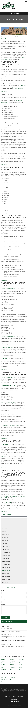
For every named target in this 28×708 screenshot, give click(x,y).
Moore (20, 667)
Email (3, 599)
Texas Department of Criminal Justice (10, 425)
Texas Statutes (4, 444)
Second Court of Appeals (7, 347)
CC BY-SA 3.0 (4, 38)
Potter (20, 664)
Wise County (5, 582)
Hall (2, 667)
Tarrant (20, 661)
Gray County (5, 540)
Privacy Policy (14, 705)
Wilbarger (12, 667)
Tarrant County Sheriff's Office (8, 385)
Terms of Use (9, 705)
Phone (3, 595)
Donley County (6, 537)
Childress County (6, 525)
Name (3, 590)
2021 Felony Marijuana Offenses (10, 632)
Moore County (5, 558)
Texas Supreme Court (6, 358)
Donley (3, 664)
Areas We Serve (7, 515)
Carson (3, 659)
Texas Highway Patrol (6, 413)
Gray (2, 666)
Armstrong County (7, 519)
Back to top (4, 91)
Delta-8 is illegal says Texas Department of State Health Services (13, 641)
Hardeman (3, 669)
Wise (11, 669)
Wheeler (12, 664)
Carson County (6, 522)
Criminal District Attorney (7, 313)
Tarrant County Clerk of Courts (8, 336)
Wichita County (6, 576)
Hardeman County (6, 546)
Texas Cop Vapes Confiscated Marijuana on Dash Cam (13, 625)
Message (3, 604)
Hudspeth (12, 661)
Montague (12, 662)
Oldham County (6, 561)
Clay (2, 662)
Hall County (5, 543)
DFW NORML (4, 457)
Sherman (21, 662)
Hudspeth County (6, 552)
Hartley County (6, 549)
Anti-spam (19, 705)
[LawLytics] (14, 700)
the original (10, 36)
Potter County (6, 564)
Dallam (4, 531)
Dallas (20, 669)
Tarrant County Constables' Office (9, 377)
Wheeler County (6, 573)
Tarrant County (6, 570)
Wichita (12, 666)
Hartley (12, 659)
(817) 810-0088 (15, 13)
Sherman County (6, 567)
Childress (3, 661)
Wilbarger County (6, 579)
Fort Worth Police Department (8, 402)
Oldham (20, 666)
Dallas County (5, 534)
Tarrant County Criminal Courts (8, 288)
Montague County (6, 555)
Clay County (5, 528)
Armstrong (21, 659)
